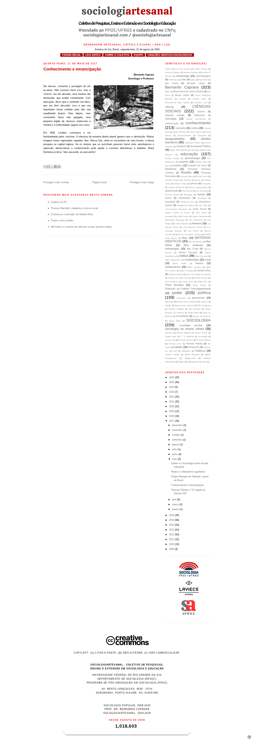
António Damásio (191, 72)
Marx (184, 238)
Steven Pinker (201, 333)
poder (177, 292)
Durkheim (181, 146)
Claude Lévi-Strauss (196, 119)
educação (189, 154)
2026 (172, 377)
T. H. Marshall (187, 336)
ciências (169, 106)
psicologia (169, 302)
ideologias (202, 198)
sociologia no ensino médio (184, 328)
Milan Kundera (201, 256)
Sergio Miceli (193, 313)
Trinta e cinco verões (62, 220)
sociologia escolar (190, 325)
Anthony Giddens (172, 72)
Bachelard (203, 80)
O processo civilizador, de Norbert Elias (72, 214)
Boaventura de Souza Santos (188, 91)
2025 (172, 382)
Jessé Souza (199, 209)
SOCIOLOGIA (198, 320)
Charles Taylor (199, 99)
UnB (175, 351)
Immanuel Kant (187, 202)
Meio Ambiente (193, 245)
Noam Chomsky (186, 271)
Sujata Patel (170, 336)
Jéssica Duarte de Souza (177, 213)
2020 (172, 406)
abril (174, 499)
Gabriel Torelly (180, 184)
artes (183, 79)
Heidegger (188, 195)
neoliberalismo (173, 267)
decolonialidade (184, 135)
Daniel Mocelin (179, 132)
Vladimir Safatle (172, 354)
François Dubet (186, 176)
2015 (172, 520)
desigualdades (175, 138)
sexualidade (182, 316)
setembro (177, 439)
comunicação (172, 123)
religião (168, 305)
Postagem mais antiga (142, 182)
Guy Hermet (187, 191)
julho (175, 449)
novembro (177, 430)
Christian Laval (200, 103)
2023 (172, 391)
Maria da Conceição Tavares (188, 234)
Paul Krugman (171, 282)
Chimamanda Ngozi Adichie (177, 103)
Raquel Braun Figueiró (187, 302)
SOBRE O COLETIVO (117, 55)
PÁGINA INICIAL (71, 55)
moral (208, 259)
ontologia (188, 278)
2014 (172, 524)
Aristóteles (173, 80)
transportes (194, 347)
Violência (200, 350)
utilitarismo (186, 351)
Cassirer (182, 99)
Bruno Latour (182, 95)
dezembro (177, 425)
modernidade (192, 259)
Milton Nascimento (173, 260)
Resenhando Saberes (184, 305)
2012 (172, 534)
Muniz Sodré (179, 263)
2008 (172, 549)
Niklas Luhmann (194, 267)
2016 (172, 515)
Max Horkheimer (195, 242)
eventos (177, 165)
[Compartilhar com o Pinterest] (59, 166)
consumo (181, 128)
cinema (201, 111)
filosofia (186, 172)
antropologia (182, 76)
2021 (172, 401)
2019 (172, 411)
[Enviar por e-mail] (45, 166)
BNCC (167, 92)
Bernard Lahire (196, 83)
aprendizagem (203, 76)
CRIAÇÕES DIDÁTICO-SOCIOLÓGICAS (170, 55)
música (199, 263)
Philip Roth (203, 282)
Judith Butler (182, 216)
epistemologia (192, 158)
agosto (176, 444)
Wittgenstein (190, 358)
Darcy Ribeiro (196, 132)
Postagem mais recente (56, 182)
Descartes (202, 135)
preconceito (198, 297)
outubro (176, 434)
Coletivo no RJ (59, 202)
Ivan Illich (203, 205)
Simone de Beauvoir (202, 316)
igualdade (170, 201)
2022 (172, 396)
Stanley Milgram (183, 333)
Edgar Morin (175, 150)
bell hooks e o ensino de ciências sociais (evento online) (81, 226)
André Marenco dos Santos (177, 69)
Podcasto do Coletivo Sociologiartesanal (188, 288)
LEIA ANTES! (93, 55)
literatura (196, 223)
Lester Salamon (182, 224)
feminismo (170, 169)
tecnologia (202, 336)
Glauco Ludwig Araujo (198, 187)
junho (175, 454)
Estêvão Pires (201, 162)
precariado (181, 298)
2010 (172, 544)
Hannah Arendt (172, 195)
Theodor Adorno (186, 340)
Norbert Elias (204, 270)
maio (175, 459)
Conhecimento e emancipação (187, 485)
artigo (192, 80)
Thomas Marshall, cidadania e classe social (74, 208)
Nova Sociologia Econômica (199, 274)
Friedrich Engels (172, 180)
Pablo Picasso (201, 278)
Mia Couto (192, 248)
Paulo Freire (187, 282)
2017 (172, 420)
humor (168, 198)
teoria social (170, 340)
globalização (171, 190)
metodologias (172, 248)
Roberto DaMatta (176, 309)
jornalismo (169, 216)
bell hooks (171, 83)
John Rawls (201, 213)
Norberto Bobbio (176, 274)
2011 (172, 539)
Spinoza (168, 333)
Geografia (206, 184)
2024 (172, 387)
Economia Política (201, 146)
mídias (183, 255)
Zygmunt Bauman (198, 362)
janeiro (176, 509)
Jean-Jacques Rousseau (176, 209)
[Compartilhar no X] (52, 166)
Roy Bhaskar (194, 309)
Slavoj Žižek (175, 321)
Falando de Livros (197, 165)
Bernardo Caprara (182, 87)
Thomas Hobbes (204, 340)
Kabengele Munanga (174, 220)
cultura (194, 128)
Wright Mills (183, 362)
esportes (183, 161)
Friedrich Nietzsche (192, 180)
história (201, 194)
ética (167, 166)
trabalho (178, 347)
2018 (172, 416)
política (204, 292)
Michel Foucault (188, 252)
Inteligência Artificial (185, 205)
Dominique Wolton (193, 143)
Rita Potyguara (204, 305)
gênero (194, 183)
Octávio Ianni (174, 278)
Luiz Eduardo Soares (192, 227)
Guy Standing (202, 191)
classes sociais (174, 115)
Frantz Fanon (202, 176)
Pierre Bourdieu (174, 285)
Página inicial (99, 182)
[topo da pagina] (249, 738)
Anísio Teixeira (201, 69)
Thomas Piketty (194, 343)
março (175, 504)
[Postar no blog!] (48, 166)
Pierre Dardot (199, 285)
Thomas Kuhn (175, 344)
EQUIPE (138, 55)
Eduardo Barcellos (192, 150)
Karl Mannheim (195, 220)
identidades (185, 198)
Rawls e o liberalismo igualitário (188, 471)
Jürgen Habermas (200, 216)
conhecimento (198, 123)
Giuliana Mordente (176, 187)
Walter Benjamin (192, 354)
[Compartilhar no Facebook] (55, 166)
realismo (204, 302)
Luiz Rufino (193, 231)
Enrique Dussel (172, 158)
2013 (172, 529)
